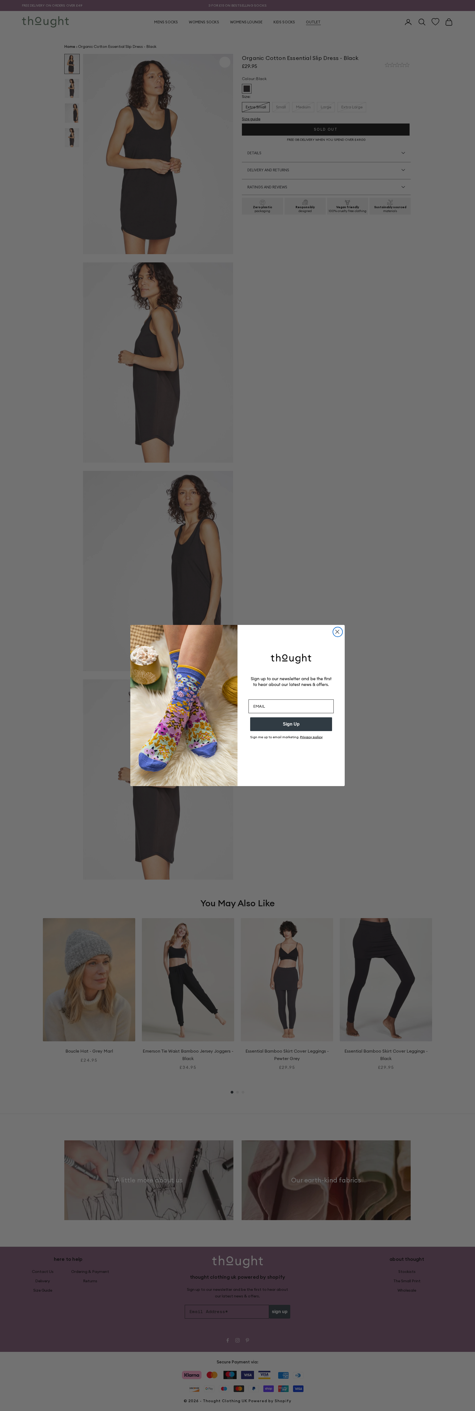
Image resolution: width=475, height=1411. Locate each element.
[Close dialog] (338, 632)
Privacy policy (311, 737)
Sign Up (291, 724)
